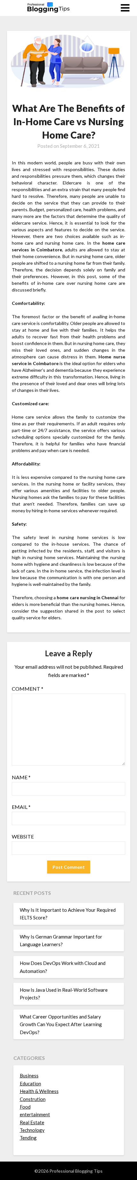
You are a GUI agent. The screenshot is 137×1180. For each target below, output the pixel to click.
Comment (27, 689)
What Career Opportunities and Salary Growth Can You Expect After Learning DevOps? (61, 1024)
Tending (28, 1137)
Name (21, 777)
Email (21, 807)
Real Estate (32, 1122)
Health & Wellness (39, 1091)
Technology (32, 1130)
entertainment (35, 1114)
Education (30, 1083)
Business (29, 1075)
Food (25, 1107)
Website (23, 836)
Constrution (33, 1099)
